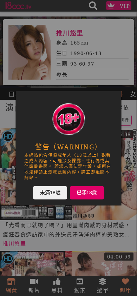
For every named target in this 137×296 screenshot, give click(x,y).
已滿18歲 (87, 192)
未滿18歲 (50, 192)
